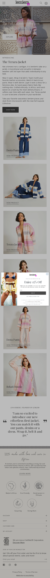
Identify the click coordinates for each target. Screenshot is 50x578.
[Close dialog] (47, 274)
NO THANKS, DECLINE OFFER (33, 296)
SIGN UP (33, 293)
